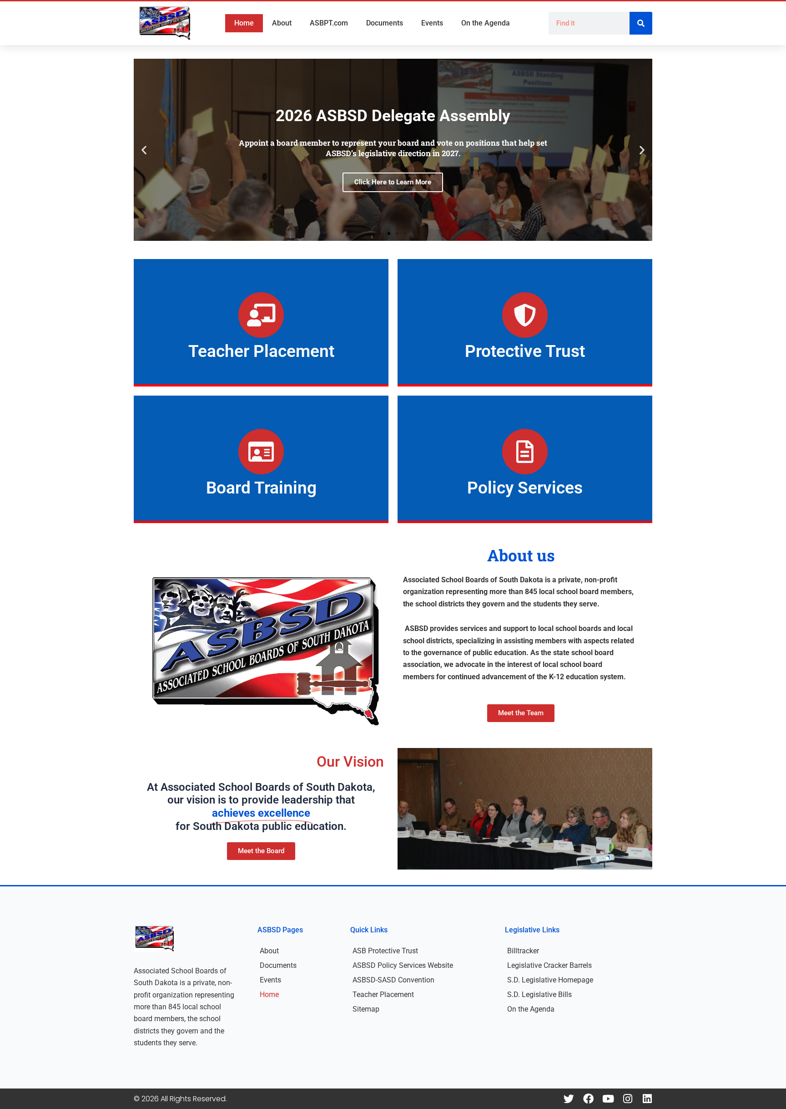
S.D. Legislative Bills (539, 994)
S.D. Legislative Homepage (550, 980)
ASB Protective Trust (385, 950)
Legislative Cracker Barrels (549, 965)
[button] (144, 150)
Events (432, 23)
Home (244, 23)
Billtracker (523, 950)
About (282, 23)
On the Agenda (485, 23)
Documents (384, 23)
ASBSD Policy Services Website (403, 965)
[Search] (641, 23)
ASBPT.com (329, 23)
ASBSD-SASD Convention (393, 980)
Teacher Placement (383, 994)
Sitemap (366, 1009)
